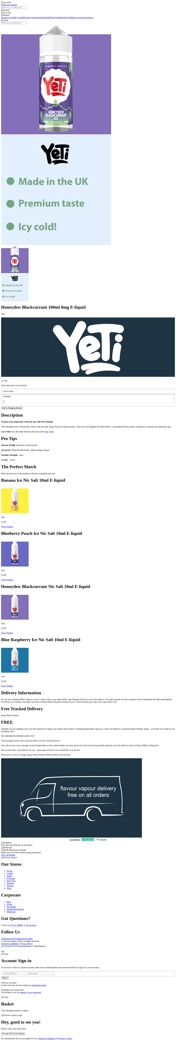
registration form (39, 985)
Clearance (89, 17)
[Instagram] (6, 939)
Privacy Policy (26, 943)
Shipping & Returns (15, 909)
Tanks (47, 17)
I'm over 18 (6, 1034)
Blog (9, 902)
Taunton (10, 883)
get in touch (31, 925)
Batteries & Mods (66, 17)
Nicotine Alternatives (32, 17)
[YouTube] (28, 939)
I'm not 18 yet (18, 1034)
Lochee (10, 873)
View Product (7, 526)
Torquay (10, 886)
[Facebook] (17, 939)
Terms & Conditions (10, 943)
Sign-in (5, 978)
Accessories (79, 17)
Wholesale (11, 912)
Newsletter (11, 907)
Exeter (9, 871)
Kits (43, 17)
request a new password (30, 992)
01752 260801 (16, 925)
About (9, 904)
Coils (56, 17)
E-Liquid (19, 17)
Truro (9, 888)
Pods (52, 17)
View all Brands (8, 855)
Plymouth (11, 878)
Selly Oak (11, 881)
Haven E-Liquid (8, 17)
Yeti (46, 431)
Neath (9, 876)
